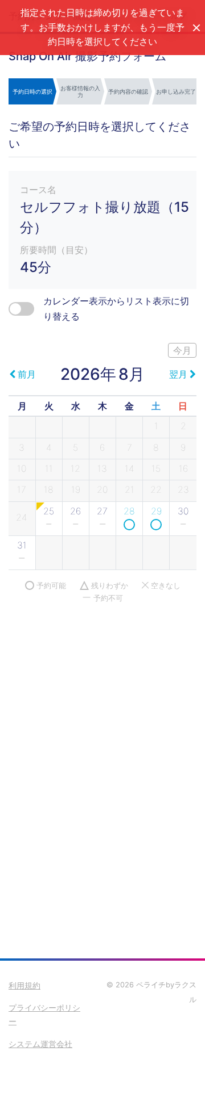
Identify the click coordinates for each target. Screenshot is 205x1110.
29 (156, 511)
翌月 (178, 374)
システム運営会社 (40, 1044)
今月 (182, 350)
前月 (27, 374)
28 (129, 511)
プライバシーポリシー (44, 1014)
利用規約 (24, 985)
